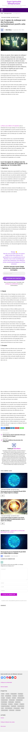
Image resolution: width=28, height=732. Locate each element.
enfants (14, 697)
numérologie (4, 702)
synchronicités (21, 706)
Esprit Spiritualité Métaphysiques (14, 3)
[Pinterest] (17, 428)
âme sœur (12, 710)
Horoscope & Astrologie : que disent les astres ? (10, 489)
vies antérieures (9, 708)
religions (16, 704)
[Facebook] (3, 428)
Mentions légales (4, 686)
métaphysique (19, 699)
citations (15, 695)
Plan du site (3, 726)
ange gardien (13, 693)
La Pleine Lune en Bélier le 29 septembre (10, 125)
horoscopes (12, 699)
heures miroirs (5, 699)
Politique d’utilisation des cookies (8, 722)
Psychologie (4, 704)
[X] (8, 428)
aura (3, 695)
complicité (21, 695)
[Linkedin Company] (12, 677)
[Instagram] (7, 677)
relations (11, 704)
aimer (3, 693)
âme (23, 708)
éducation (18, 710)
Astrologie (4, 429)
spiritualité (14, 706)
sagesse (22, 704)
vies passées (17, 708)
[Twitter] (4, 677)
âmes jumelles (5, 710)
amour (8, 693)
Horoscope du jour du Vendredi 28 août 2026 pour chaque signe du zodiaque (13, 492)
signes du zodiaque (5, 706)
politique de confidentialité (11, 284)
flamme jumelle (21, 697)
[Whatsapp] (22, 428)
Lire (3, 495)
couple (3, 697)
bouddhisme (8, 695)
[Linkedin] (12, 428)
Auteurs (2, 717)
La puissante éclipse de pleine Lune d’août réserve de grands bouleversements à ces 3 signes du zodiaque (13, 519)
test (3, 708)
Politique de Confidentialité (6, 682)
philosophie (11, 702)
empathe (8, 697)
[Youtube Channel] (15, 677)
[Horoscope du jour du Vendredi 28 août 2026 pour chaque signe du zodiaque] (14, 480)
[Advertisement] (14, 622)
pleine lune (18, 702)
